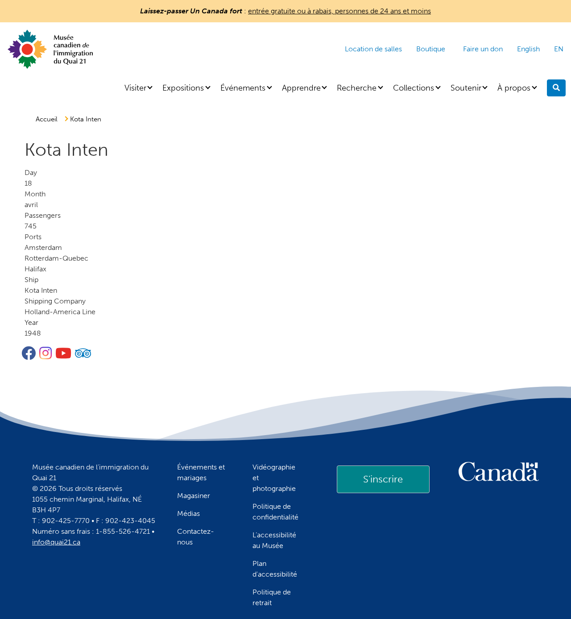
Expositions (183, 88)
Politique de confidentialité (275, 511)
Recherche (357, 88)
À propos (513, 88)
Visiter (135, 88)
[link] (383, 479)
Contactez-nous (195, 536)
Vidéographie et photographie (274, 478)
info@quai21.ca (56, 542)
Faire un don (483, 49)
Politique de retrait (271, 597)
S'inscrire (383, 479)
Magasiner (193, 495)
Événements (242, 88)
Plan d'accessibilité (274, 568)
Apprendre (301, 88)
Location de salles (373, 49)
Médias (188, 513)
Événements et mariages (201, 472)
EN (558, 49)
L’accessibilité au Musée (274, 540)
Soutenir (466, 88)
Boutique (430, 49)
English (528, 49)
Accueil (47, 119)
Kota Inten (85, 119)
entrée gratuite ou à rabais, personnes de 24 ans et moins (339, 11)
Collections (413, 88)
